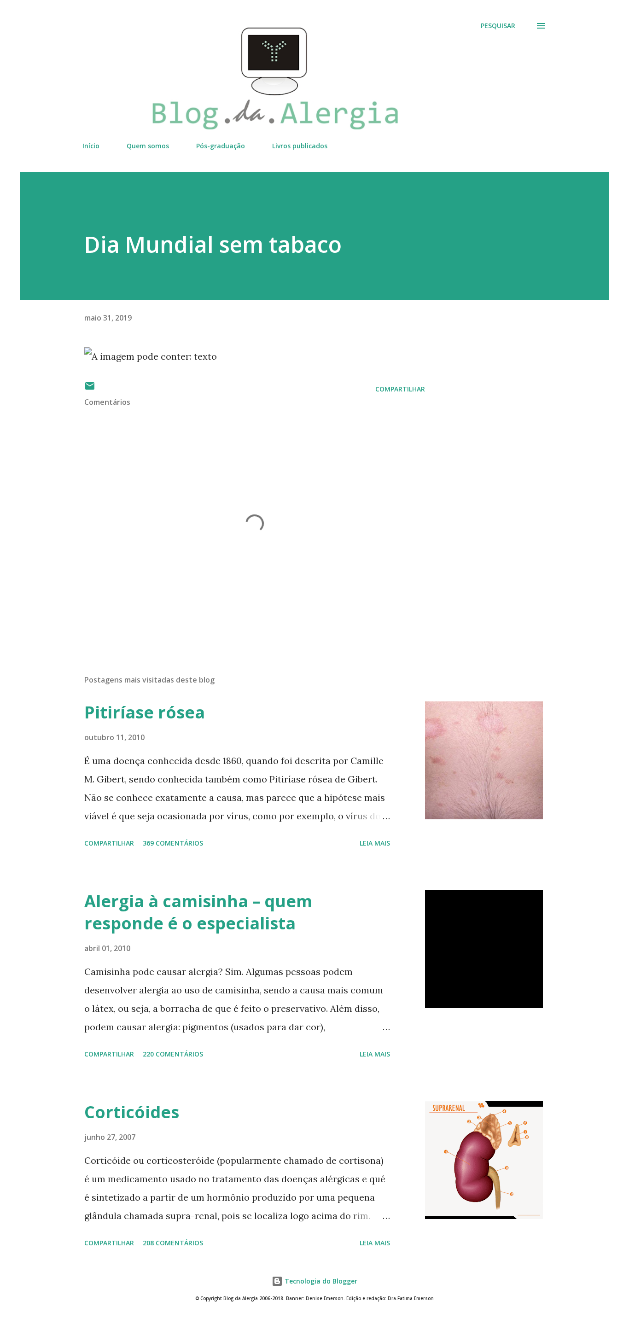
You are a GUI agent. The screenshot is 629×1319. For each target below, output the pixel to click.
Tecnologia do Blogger (320, 1281)
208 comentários (173, 1242)
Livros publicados (299, 145)
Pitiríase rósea (144, 712)
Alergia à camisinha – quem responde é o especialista (198, 912)
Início (90, 145)
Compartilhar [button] (400, 389)
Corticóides (131, 1112)
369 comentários (173, 843)
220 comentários (173, 1054)
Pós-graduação (220, 145)
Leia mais (375, 843)
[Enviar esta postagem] (89, 389)
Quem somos (148, 145)
